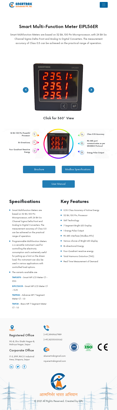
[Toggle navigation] (104, 5)
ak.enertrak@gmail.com (54, 356)
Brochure (39, 169)
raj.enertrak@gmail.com (54, 361)
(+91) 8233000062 (53, 339)
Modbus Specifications (78, 169)
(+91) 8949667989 (52, 334)
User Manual (58, 184)
